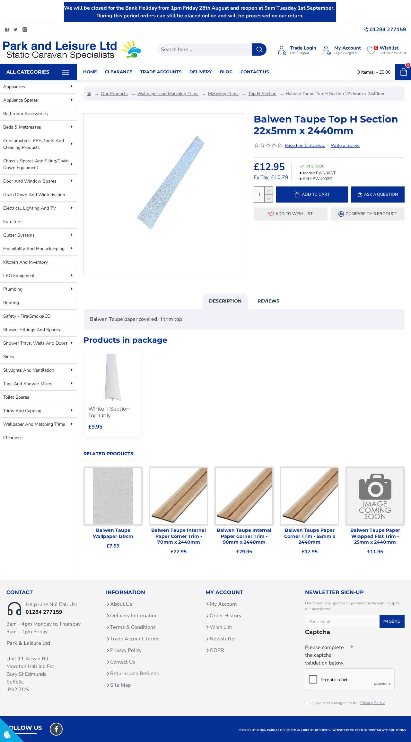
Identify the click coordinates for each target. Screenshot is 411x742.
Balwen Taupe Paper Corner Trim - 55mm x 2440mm (309, 536)
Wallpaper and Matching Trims (167, 94)
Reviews (268, 301)
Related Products (108, 454)
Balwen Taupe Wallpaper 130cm (113, 533)
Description (225, 301)
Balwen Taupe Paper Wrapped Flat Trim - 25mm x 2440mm (375, 536)
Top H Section (262, 94)
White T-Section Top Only (109, 412)
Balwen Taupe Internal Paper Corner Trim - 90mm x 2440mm (244, 536)
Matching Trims (223, 94)
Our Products (114, 94)
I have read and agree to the (348, 702)
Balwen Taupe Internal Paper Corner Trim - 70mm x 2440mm (178, 536)
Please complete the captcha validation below (324, 655)
